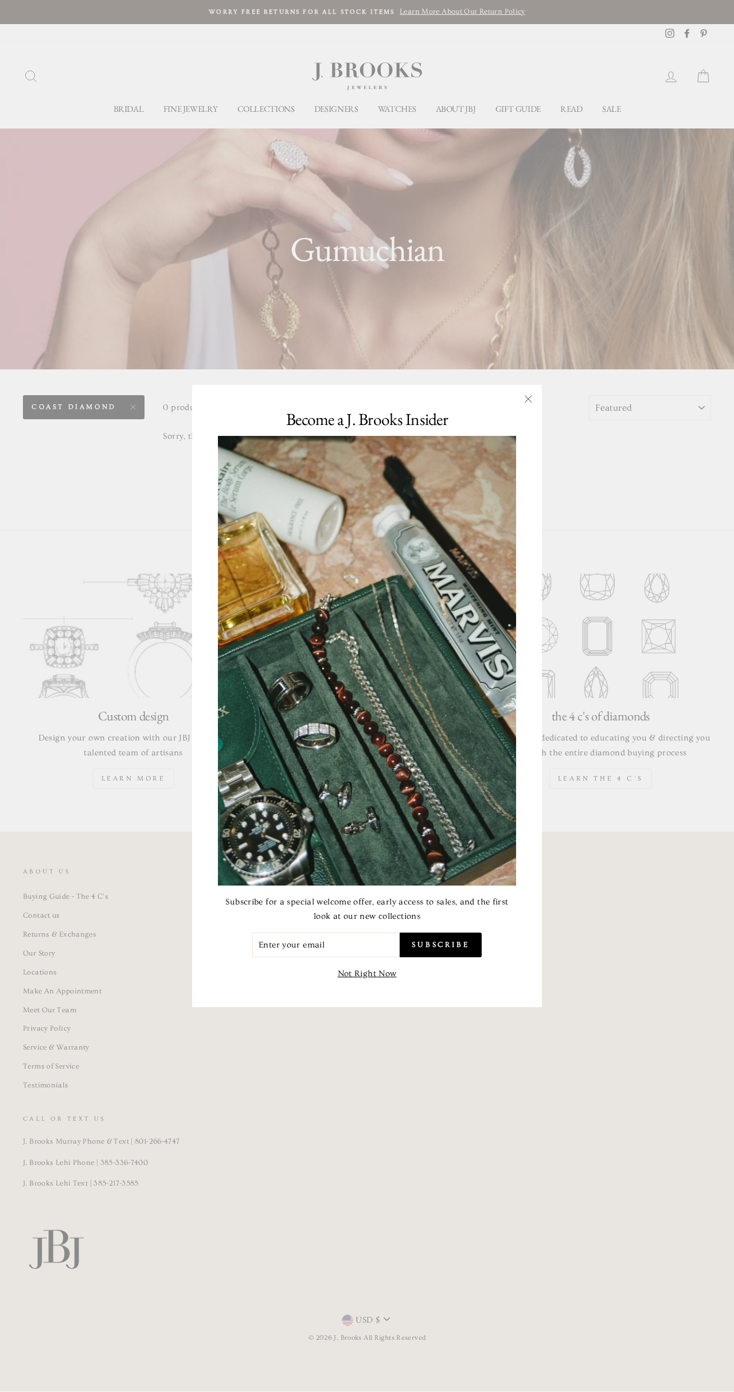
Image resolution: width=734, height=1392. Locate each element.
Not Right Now (367, 973)
